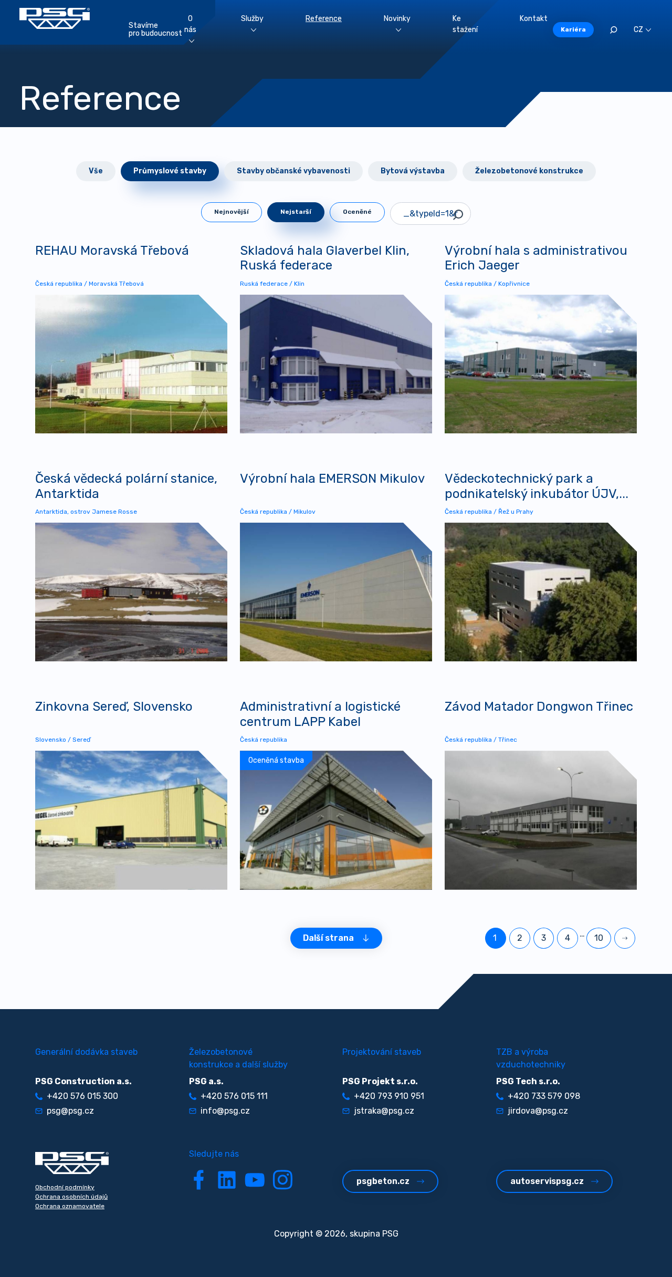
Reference (324, 18)
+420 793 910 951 (389, 1096)
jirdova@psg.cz (538, 1111)
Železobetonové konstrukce (529, 171)
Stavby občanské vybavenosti (293, 171)
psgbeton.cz (383, 1181)
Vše (96, 171)
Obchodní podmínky (64, 1187)
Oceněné (357, 211)
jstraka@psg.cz (384, 1111)
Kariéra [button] (573, 29)
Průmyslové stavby (169, 171)
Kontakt (534, 18)
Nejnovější (231, 211)
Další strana (328, 938)
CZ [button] (638, 29)
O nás (190, 24)
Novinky (397, 18)
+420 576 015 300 (82, 1096)
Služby (252, 18)
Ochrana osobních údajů (71, 1196)
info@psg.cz (225, 1111)
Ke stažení (465, 24)
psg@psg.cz (70, 1111)
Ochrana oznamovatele (69, 1206)
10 (598, 938)
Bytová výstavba (413, 171)
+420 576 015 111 (234, 1096)
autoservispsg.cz (547, 1181)
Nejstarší (295, 211)
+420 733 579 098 (544, 1096)
